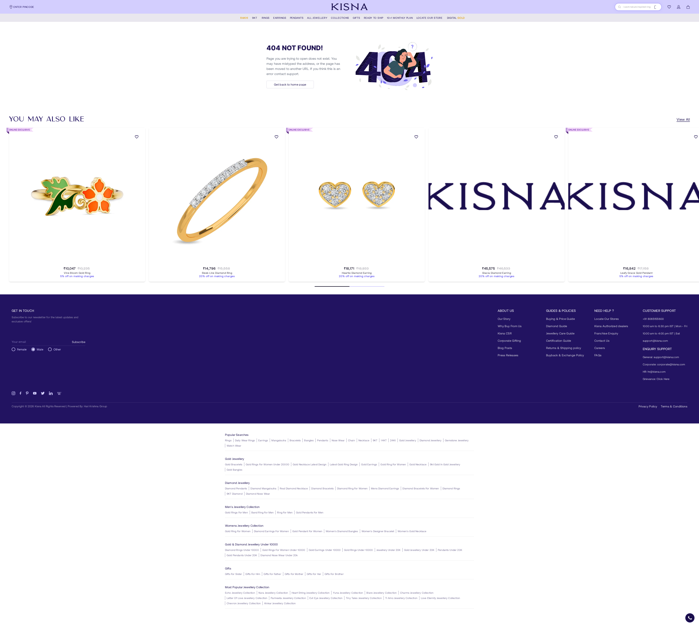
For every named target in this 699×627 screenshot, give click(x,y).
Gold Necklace (417, 464)
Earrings (263, 440)
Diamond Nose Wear (258, 493)
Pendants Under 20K (450, 549)
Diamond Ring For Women (352, 488)
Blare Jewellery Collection (381, 592)
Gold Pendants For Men (309, 512)
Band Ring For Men (262, 512)
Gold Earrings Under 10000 (325, 549)
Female (22, 349)
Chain (351, 440)
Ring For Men (285, 512)
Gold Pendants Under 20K (242, 555)
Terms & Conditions (674, 406)
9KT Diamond (234, 493)
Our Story (504, 318)
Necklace (363, 440)
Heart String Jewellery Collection (311, 592)
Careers (599, 348)
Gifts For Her (314, 573)
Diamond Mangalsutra (263, 488)
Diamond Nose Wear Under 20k (279, 555)
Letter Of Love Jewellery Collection (247, 598)
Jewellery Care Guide (560, 333)
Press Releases (508, 355)
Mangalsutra (278, 440)
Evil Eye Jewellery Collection (325, 598)
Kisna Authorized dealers (611, 326)
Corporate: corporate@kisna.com (664, 364)
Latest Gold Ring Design (344, 464)
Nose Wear (338, 440)
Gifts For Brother (334, 573)
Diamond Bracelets (322, 488)
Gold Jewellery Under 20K (419, 549)
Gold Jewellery (407, 440)
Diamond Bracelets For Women (420, 488)
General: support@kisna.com (661, 357)
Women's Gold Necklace (412, 531)
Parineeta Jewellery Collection (288, 598)
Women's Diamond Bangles (342, 531)
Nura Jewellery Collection (273, 592)
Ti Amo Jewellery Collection (401, 598)
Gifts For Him (252, 573)
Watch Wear (234, 445)
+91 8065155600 (653, 318)
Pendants (322, 440)
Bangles (309, 440)
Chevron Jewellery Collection (244, 603)
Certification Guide (558, 340)
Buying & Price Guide (560, 318)
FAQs (597, 355)
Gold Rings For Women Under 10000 (283, 549)
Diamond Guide (556, 326)
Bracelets (295, 440)
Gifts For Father (272, 573)
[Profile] (678, 7)
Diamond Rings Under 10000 (242, 549)
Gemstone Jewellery (457, 440)
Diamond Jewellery (431, 440)
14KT (384, 440)
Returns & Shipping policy (563, 348)
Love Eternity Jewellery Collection (440, 598)
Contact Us (601, 340)
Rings (228, 440)
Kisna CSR (505, 333)
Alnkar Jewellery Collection (280, 603)
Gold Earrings (369, 464)
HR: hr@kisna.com (654, 371)
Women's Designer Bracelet (378, 531)
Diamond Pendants (236, 488)
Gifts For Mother (294, 573)
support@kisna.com (655, 340)
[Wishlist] (669, 7)
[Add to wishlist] (137, 137)
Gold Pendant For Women (307, 531)
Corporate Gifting (509, 340)
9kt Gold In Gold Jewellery (445, 464)
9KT (375, 440)
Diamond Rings (451, 488)
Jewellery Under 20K (388, 549)
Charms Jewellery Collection (416, 592)
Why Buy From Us (510, 326)
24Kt (393, 440)
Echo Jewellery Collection (240, 592)
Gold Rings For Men (236, 512)
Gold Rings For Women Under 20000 (267, 464)
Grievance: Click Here (656, 378)
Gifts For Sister (233, 573)
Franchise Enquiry (606, 333)
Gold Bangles (234, 469)
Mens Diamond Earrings (385, 488)
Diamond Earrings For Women (271, 531)
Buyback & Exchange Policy (565, 355)
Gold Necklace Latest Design (309, 464)
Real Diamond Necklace (294, 488)
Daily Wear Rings (245, 440)
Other (57, 349)
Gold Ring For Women (393, 464)
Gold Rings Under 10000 (358, 549)
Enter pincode (23, 6)
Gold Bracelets (233, 464)
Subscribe (78, 342)
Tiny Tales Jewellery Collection (364, 598)
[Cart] (688, 7)
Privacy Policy (648, 406)
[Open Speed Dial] (690, 618)
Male (40, 349)
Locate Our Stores (606, 318)
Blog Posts (505, 348)
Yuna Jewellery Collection (348, 592)
